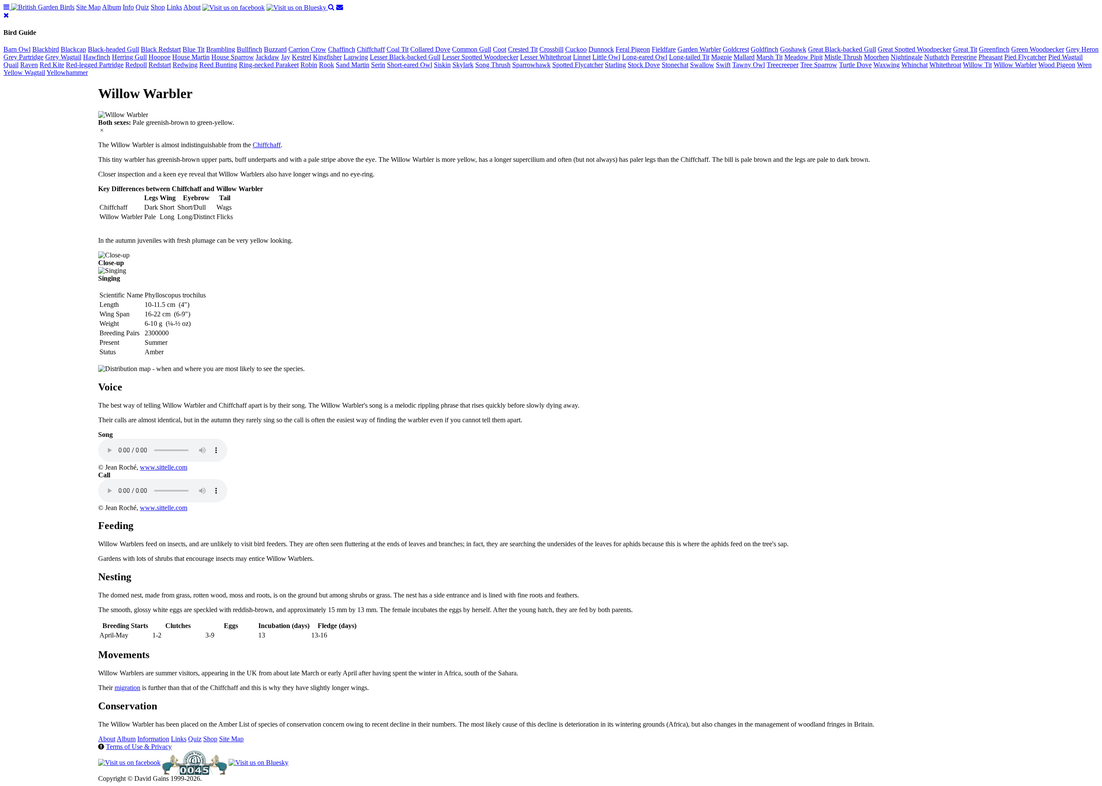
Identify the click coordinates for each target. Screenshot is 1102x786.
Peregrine (964, 57)
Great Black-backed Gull (842, 49)
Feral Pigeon (633, 49)
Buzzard (275, 49)
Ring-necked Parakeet (269, 64)
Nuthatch (936, 57)
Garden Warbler (699, 49)
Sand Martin (352, 64)
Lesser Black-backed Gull (405, 57)
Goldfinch (764, 49)
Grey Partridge (23, 57)
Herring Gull (129, 57)
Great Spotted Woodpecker (914, 49)
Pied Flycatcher (1025, 57)
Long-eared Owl (644, 57)
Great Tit (965, 49)
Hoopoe (159, 57)
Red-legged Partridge (95, 64)
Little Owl (606, 57)
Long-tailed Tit (689, 57)
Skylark (463, 64)
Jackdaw (267, 57)
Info (128, 7)
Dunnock (601, 49)
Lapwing (356, 57)
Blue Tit (193, 49)
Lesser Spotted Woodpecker (480, 57)
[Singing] (112, 271)
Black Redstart (161, 49)
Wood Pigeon (1056, 64)
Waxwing (886, 64)
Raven (29, 64)
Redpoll (136, 64)
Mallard (744, 57)
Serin (378, 64)
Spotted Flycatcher (577, 64)
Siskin (442, 64)
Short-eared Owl (409, 64)
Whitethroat (945, 64)
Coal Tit (398, 49)
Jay (285, 57)
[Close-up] (114, 255)
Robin (308, 64)
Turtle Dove (855, 64)
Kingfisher (327, 57)
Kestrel (301, 57)
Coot (499, 49)
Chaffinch (341, 49)
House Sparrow (232, 57)
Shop (158, 7)
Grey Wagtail (63, 57)
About (192, 7)
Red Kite (52, 64)
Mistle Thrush (843, 57)
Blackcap (73, 49)
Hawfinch (96, 57)
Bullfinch (249, 49)
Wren (1084, 64)
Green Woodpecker (1037, 49)
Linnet (582, 57)
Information (153, 739)
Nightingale (906, 57)
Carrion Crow (307, 49)
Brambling (220, 49)
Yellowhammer (67, 72)
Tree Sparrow (818, 64)
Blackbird (45, 49)
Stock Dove (644, 64)
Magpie (721, 57)
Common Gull (471, 49)
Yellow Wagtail (24, 72)
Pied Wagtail (1065, 57)
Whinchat (914, 64)
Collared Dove (430, 49)
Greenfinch (994, 49)
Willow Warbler (1015, 64)
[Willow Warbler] (123, 115)
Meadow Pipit (803, 57)
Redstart (160, 64)
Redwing (185, 64)
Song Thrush (493, 64)
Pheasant (990, 57)
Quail (11, 64)
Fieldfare (664, 49)
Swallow (702, 64)
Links (174, 7)
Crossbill (551, 49)
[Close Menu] (6, 15)
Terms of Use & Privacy (139, 746)
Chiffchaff (371, 49)
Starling (615, 64)
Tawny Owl (748, 64)
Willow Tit (977, 64)
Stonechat (675, 64)
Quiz (142, 7)
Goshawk (793, 49)
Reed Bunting (218, 64)
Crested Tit (523, 49)
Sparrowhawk (531, 64)
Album (111, 7)
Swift (723, 64)
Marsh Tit (769, 57)
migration (127, 687)
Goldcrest (736, 49)
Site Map (88, 7)
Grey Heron (1082, 49)
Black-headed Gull (113, 49)
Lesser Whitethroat (545, 57)
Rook (326, 64)
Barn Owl (17, 49)
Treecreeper (783, 64)
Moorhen (876, 57)
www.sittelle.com (163, 467)
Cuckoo (576, 49)
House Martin (191, 57)
